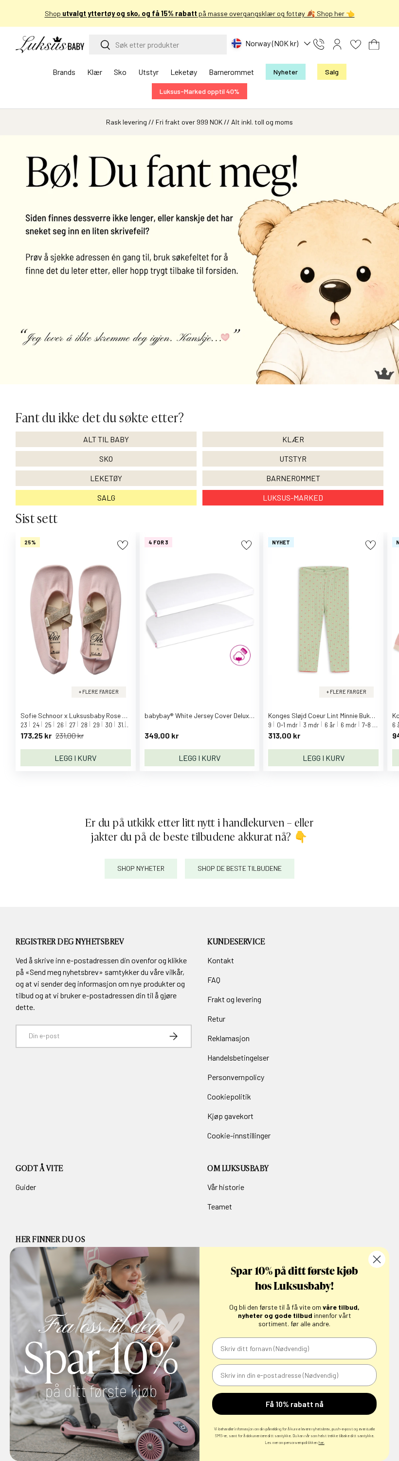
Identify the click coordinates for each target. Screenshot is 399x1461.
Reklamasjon (228, 1038)
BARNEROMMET (293, 478)
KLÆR (293, 439)
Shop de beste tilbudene (240, 868)
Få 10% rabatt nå (295, 1403)
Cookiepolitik (229, 1096)
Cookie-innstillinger (239, 1135)
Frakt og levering (234, 999)
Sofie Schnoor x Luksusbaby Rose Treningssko (89, 715)
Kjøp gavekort (230, 1115)
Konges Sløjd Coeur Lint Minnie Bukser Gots (331, 715)
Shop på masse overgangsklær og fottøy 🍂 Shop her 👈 (200, 13)
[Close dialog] (376, 1259)
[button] (374, 44)
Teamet (219, 1206)
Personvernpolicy (235, 1077)
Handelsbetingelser (238, 1057)
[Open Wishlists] (355, 44)
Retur (216, 1018)
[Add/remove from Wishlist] (122, 545)
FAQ (213, 979)
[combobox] (158, 44)
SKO (106, 458)
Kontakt (220, 960)
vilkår (173, 971)
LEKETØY (106, 478)
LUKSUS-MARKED (293, 497)
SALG (106, 497)
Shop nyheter (140, 868)
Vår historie (225, 1186)
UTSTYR (293, 458)
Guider (26, 1186)
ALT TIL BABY (106, 439)
